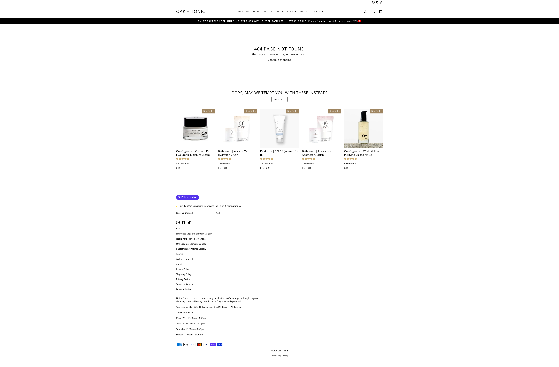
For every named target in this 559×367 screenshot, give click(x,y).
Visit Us (180, 228)
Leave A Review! (184, 289)
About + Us (181, 264)
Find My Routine (246, 11)
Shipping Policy (183, 274)
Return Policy (182, 269)
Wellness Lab (285, 11)
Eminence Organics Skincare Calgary (194, 233)
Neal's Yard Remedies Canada (191, 238)
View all (279, 99)
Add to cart (195, 144)
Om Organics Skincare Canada (191, 243)
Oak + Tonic (190, 11)
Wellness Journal (184, 258)
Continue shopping (279, 60)
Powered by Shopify (279, 355)
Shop (266, 11)
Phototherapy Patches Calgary (191, 248)
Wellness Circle (310, 11)
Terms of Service (184, 284)
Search (179, 253)
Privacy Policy (183, 279)
